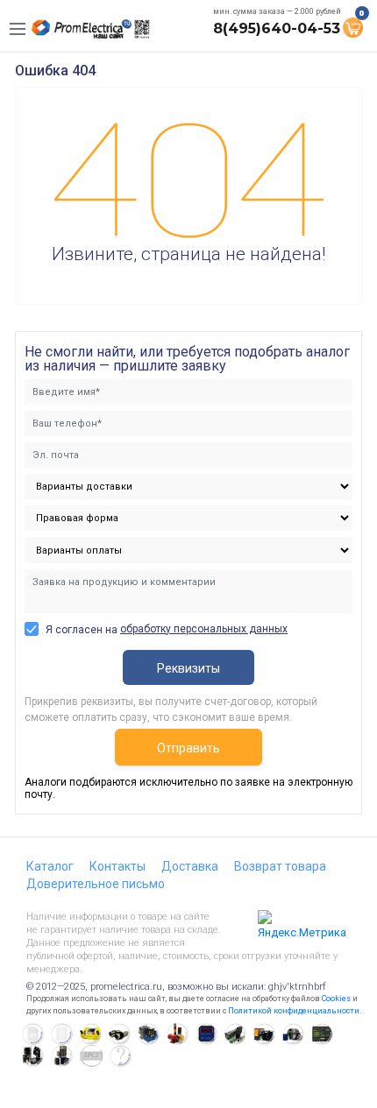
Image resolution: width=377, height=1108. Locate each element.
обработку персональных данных (204, 629)
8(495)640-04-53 (276, 28)
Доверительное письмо (95, 884)
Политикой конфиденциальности (293, 1010)
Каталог (50, 866)
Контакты (117, 866)
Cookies (336, 998)
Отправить (188, 748)
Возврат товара (280, 866)
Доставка (189, 866)
